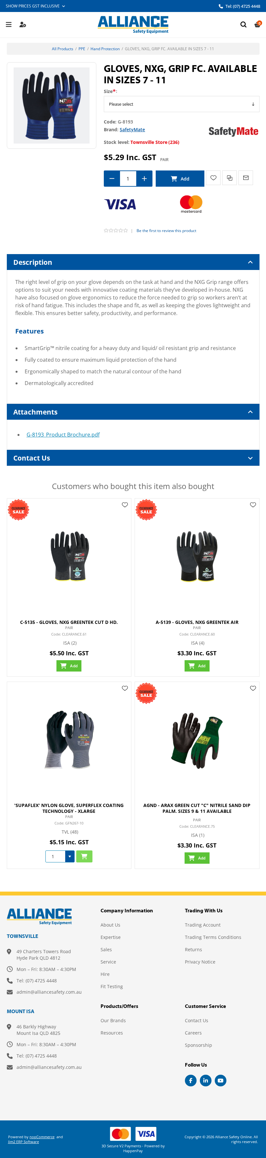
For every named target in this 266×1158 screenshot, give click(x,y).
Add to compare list (229, 177)
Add (180, 178)
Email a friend (245, 177)
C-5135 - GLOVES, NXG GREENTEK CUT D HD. (69, 622)
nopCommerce (42, 1136)
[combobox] (55, 856)
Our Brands (113, 1020)
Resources (112, 1033)
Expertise (111, 937)
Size (108, 91)
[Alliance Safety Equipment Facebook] (191, 1080)
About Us (110, 925)
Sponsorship (198, 1045)
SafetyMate (132, 129)
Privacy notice (200, 962)
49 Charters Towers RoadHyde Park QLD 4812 (44, 954)
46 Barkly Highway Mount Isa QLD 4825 (38, 1029)
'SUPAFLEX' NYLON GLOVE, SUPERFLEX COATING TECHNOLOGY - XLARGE (69, 808)
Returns (193, 949)
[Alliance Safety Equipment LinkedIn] (206, 1080)
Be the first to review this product (166, 230)
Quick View (125, 514)
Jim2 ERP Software (23, 1141)
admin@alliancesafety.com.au (49, 992)
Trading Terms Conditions (213, 937)
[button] (69, 856)
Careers (193, 1033)
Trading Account (203, 925)
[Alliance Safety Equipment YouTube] (220, 1080)
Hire (105, 974)
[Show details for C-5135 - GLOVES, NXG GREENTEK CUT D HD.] (69, 556)
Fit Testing (112, 986)
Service (108, 962)
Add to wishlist (213, 177)
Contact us (196, 1020)
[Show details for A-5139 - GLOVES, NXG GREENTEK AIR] (197, 556)
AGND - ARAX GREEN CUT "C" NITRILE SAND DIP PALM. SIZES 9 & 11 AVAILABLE (196, 808)
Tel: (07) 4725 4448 (242, 6)
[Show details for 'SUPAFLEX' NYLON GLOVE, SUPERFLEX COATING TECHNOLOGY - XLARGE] (69, 740)
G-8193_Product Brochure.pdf (63, 434)
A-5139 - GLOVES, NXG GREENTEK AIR (197, 622)
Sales (106, 949)
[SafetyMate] (234, 131)
